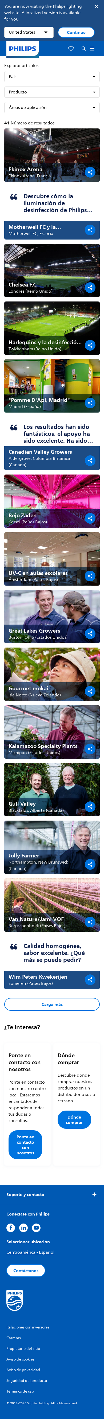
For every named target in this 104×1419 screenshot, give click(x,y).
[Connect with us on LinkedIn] (23, 1228)
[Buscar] (84, 48)
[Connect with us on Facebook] (10, 1228)
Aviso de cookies (20, 1359)
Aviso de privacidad (23, 1370)
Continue (76, 32)
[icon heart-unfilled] (71, 48)
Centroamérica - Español (30, 1252)
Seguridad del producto (26, 1381)
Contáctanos (25, 1270)
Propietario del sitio (23, 1349)
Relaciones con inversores (27, 1327)
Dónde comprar (74, 1119)
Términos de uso (20, 1391)
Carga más (52, 1004)
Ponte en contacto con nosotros (25, 1145)
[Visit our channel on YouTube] (36, 1228)
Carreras (13, 1338)
